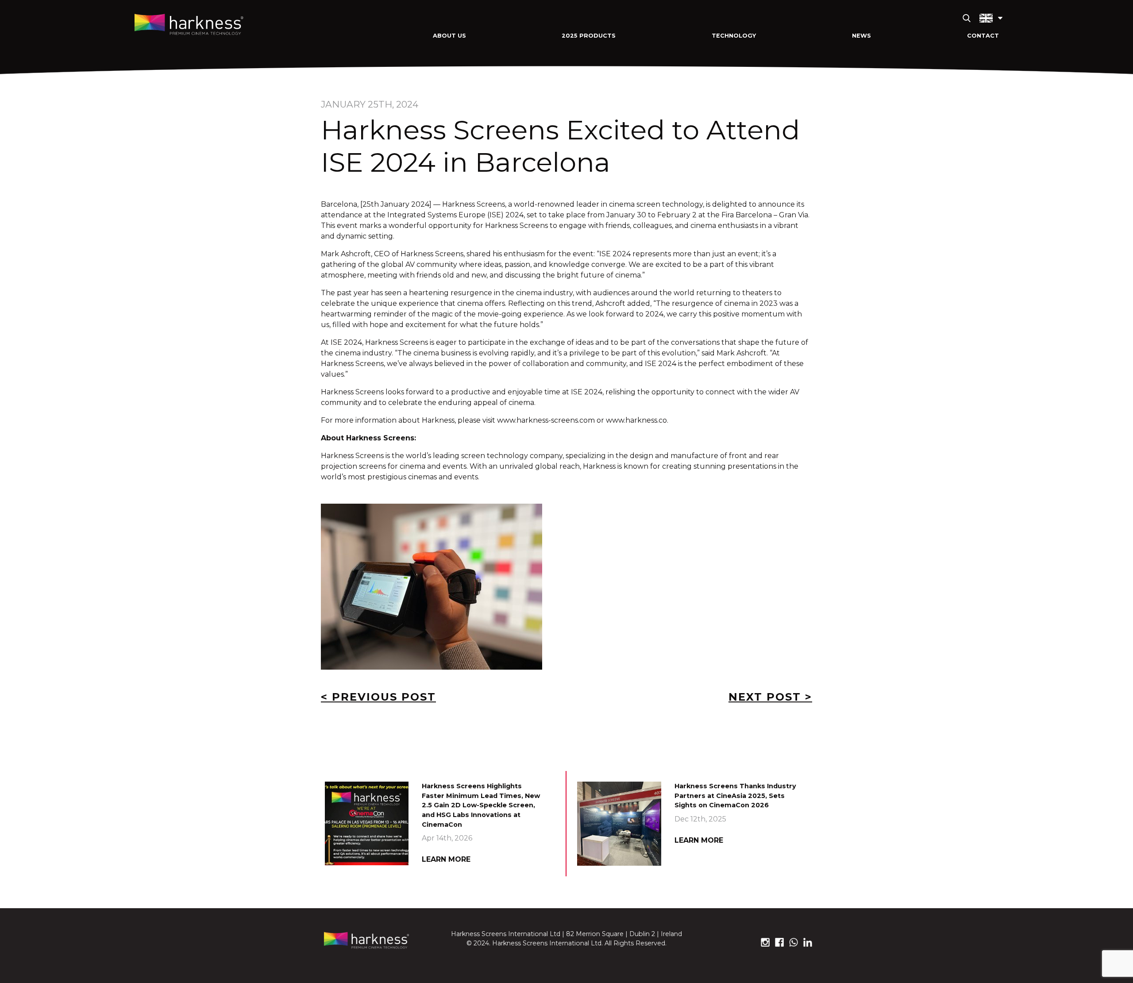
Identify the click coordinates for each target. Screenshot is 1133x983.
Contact (983, 35)
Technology (734, 35)
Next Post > (770, 696)
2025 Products (589, 35)
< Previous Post (378, 696)
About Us (449, 35)
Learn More (446, 859)
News (861, 35)
